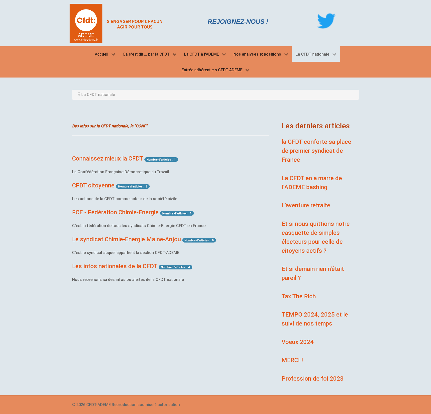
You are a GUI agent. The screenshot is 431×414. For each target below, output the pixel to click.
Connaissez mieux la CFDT (107, 158)
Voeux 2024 (298, 341)
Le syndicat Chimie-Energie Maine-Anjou (126, 239)
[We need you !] (238, 21)
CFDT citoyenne (93, 185)
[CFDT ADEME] (118, 22)
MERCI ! (292, 360)
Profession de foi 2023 (313, 378)
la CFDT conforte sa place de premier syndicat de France (316, 150)
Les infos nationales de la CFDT (114, 266)
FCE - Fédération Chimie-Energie (115, 212)
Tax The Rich (299, 296)
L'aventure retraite (306, 205)
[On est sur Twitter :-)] (326, 21)
